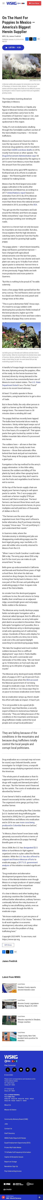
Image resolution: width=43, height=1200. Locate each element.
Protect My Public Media (12, 1147)
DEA (35, 205)
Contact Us (8, 1128)
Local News (21, 984)
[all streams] (40, 1197)
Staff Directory (9, 1133)
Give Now (35, 3)
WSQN (13, 1100)
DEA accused (32, 680)
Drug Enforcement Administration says (19, 156)
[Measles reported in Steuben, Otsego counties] (9, 1020)
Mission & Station (10, 1110)
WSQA (32, 1099)
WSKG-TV (19, 1100)
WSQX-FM (14, 1099)
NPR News (8, 945)
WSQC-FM (7, 1100)
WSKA (24, 1100)
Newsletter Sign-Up (11, 1166)
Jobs (6, 1124)
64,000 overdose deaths (22, 150)
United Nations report (16, 193)
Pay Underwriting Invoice (13, 1171)
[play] (3, 1197)
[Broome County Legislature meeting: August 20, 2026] (9, 1004)
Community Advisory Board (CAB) (16, 1119)
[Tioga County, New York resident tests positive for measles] (9, 1036)
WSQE (27, 1099)
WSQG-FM (21, 1099)
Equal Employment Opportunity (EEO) (17, 1143)
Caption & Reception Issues (13, 1157)
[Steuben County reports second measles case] (9, 988)
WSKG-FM (7, 1099)
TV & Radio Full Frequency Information (17, 1152)
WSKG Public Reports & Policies (15, 1138)
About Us (7, 1105)
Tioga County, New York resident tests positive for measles (28, 1038)
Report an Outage (10, 1162)
